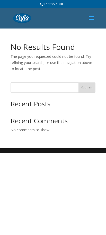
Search (87, 87)
